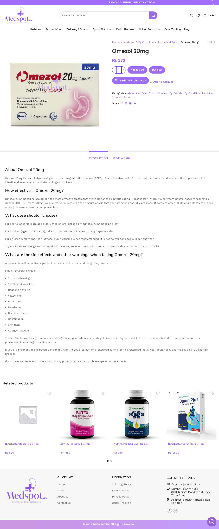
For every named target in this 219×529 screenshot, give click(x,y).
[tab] (98, 156)
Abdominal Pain (167, 42)
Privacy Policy (120, 496)
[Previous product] (208, 42)
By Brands (175, 93)
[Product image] (82, 414)
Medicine (129, 42)
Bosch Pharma (158, 93)
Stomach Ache (121, 97)
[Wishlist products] (198, 15)
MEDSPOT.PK (102, 524)
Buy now (157, 70)
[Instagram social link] (175, 510)
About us (62, 496)
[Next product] (214, 42)
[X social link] (126, 103)
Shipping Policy (121, 484)
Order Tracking (121, 502)
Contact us (64, 502)
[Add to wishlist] (49, 393)
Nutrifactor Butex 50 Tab (75, 444)
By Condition (146, 42)
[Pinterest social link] (130, 103)
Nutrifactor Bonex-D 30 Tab (22, 444)
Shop (60, 490)
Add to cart (137, 70)
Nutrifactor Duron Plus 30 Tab (186, 444)
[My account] (191, 15)
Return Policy (120, 490)
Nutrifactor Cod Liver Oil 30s (131, 444)
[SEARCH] (153, 15)
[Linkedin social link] (135, 103)
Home (116, 42)
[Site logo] (19, 15)
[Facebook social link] (122, 103)
